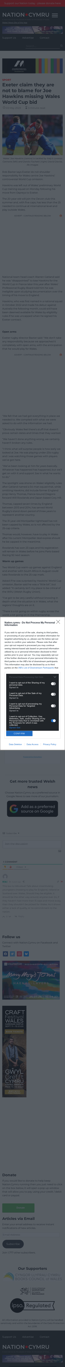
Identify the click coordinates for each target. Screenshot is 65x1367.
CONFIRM (19, 733)
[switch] (53, 683)
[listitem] (32, 677)
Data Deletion (15, 744)
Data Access (32, 744)
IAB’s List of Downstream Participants (36, 667)
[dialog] (32, 683)
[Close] (59, 623)
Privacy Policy (49, 744)
